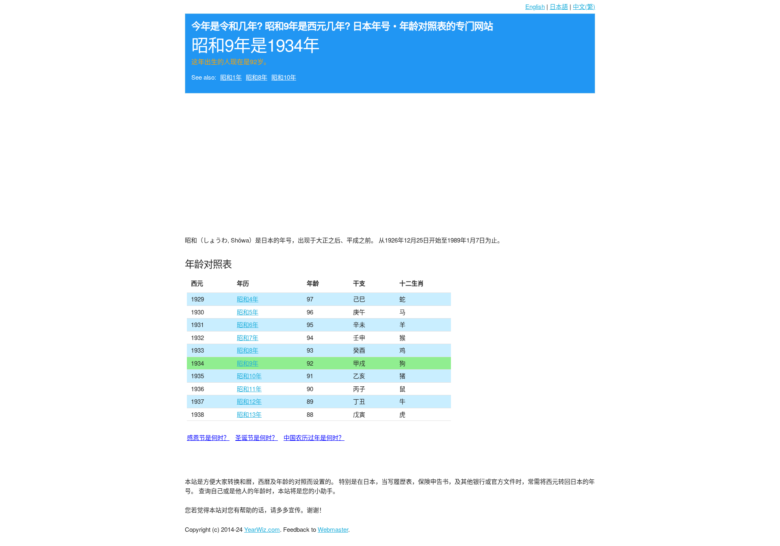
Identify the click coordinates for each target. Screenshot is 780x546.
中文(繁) (584, 6)
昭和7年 (247, 337)
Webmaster (333, 529)
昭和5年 (247, 312)
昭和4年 (247, 299)
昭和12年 (249, 401)
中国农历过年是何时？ (314, 437)
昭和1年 (231, 77)
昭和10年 (283, 77)
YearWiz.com (262, 529)
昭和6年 (247, 324)
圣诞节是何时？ (256, 437)
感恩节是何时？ (208, 437)
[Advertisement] (390, 158)
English (535, 6)
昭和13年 (249, 414)
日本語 (559, 6)
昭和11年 (249, 388)
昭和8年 (256, 77)
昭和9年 (247, 363)
